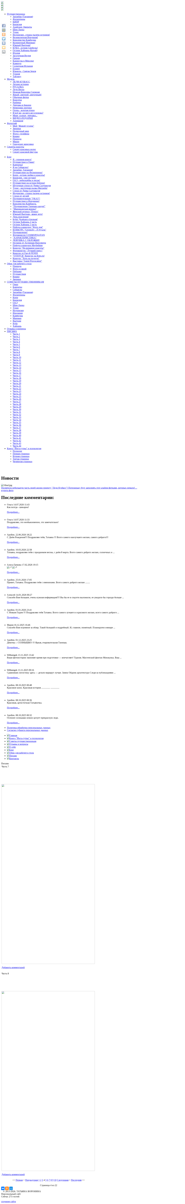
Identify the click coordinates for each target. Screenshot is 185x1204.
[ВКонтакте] (3, 1188)
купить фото (7, 490)
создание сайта (8, 1201)
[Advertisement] (49, 775)
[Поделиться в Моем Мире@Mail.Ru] (3, 30)
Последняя (76, 1180)
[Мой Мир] (11, 1188)
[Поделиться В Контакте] (3, 43)
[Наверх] (3, 52)
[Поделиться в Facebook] (3, 25)
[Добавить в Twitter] (3, 38)
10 (55, 1180)
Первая (19, 1180)
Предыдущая (31, 1180)
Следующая (63, 1180)
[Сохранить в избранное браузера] (3, 47)
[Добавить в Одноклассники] (3, 34)
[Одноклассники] (7, 1188)
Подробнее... (13, 512)
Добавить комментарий (13, 967)
